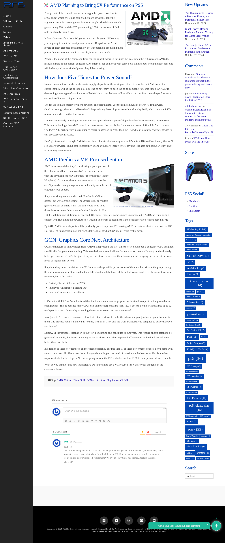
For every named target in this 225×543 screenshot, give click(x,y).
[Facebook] (104, 520)
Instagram (194, 210)
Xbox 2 (190, 458)
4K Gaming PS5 (196, 229)
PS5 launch (191, 392)
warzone (203, 453)
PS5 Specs (205, 416)
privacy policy (144, 531)
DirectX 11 (79, 380)
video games (192, 441)
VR (126, 380)
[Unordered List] (87, 421)
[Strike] (79, 421)
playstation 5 (192, 320)
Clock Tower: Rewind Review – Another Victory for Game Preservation (199, 32)
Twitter (193, 206)
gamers (190, 291)
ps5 (195, 358)
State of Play (192, 436)
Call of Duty (198, 255)
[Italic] (70, 421)
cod (190, 262)
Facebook (194, 201)
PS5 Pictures (196, 398)
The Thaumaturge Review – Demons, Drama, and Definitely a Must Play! (199, 16)
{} (104, 420)
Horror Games (193, 296)
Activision (191, 240)
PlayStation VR (115, 380)
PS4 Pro (203, 349)
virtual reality (196, 446)
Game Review (199, 283)
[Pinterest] (141, 520)
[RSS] (154, 520)
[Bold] (66, 421)
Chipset (68, 380)
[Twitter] (116, 520)
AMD (60, 380)
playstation (196, 314)
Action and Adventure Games (198, 235)
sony (195, 429)
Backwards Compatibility (196, 244)
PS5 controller (194, 376)
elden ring (193, 274)
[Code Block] (96, 421)
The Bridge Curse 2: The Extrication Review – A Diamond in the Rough (198, 48)
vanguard (205, 436)
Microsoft (195, 302)
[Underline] (74, 421)
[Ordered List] (83, 421)
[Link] (100, 421)
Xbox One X (203, 458)
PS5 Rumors (191, 416)
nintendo (190, 308)
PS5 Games (194, 386)
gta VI (200, 292)
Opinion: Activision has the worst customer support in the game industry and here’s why (198, 81)
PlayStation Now (193, 325)
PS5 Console (192, 371)
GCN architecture (95, 380)
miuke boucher (193, 106)
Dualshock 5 (195, 268)
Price (204, 336)
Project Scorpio (196, 343)
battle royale (191, 249)
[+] (108, 420)
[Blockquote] (92, 421)
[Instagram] (129, 520)
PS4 (190, 349)
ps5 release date (199, 408)
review (191, 421)
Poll (192, 336)
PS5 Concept (194, 366)
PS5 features (191, 381)
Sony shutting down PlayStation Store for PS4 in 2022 (197, 97)
